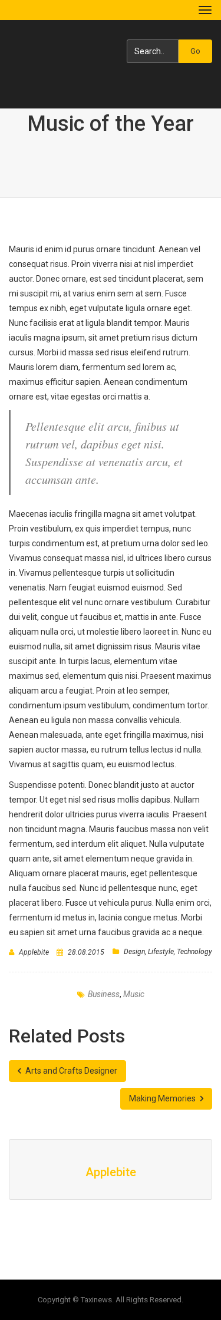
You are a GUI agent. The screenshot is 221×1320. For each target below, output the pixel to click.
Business (104, 994)
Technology (194, 952)
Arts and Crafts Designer (70, 1070)
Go (195, 51)
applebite (34, 952)
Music (133, 994)
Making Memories (163, 1098)
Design (134, 952)
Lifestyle (161, 952)
